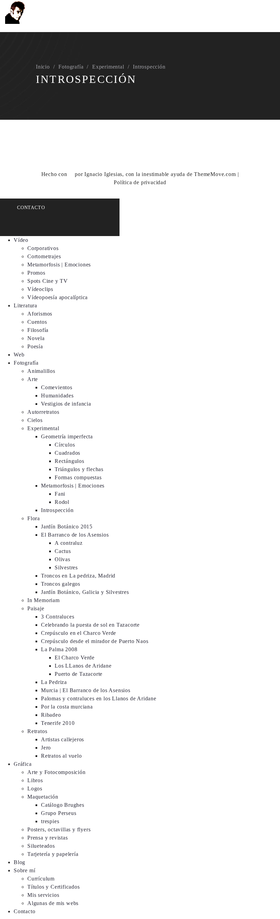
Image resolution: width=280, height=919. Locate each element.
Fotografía (70, 67)
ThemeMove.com (215, 174)
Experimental (108, 67)
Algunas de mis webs (53, 903)
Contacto (31, 207)
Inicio (43, 67)
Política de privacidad (140, 182)
